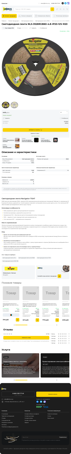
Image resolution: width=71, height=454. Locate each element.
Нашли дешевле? (7, 115)
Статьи (49, 416)
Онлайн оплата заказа (30, 420)
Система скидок (35, 135)
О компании (5, 414)
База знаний (50, 418)
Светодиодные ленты (27, 21)
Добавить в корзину (34, 129)
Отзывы (4, 418)
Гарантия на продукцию (8, 416)
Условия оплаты (29, 418)
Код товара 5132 (9, 28)
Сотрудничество (6, 420)
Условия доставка (29, 416)
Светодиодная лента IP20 (44, 257)
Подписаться (62, 437)
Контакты (4, 424)
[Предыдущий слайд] (5, 67)
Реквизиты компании (7, 422)
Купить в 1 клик (35, 133)
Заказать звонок (52, 394)
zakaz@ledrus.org (45, 3)
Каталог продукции (10, 16)
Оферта (27, 422)
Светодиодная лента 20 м (9, 257)
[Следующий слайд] (66, 67)
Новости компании (52, 414)
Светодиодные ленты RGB (42, 21)
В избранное (43, 28)
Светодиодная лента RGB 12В (10, 261)
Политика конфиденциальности (10, 426)
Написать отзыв (26, 337)
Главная (4, 21)
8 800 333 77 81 (55, 3)
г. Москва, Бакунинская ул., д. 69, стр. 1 (14, 401)
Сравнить (34, 28)
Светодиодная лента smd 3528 (27, 257)
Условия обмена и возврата (32, 414)
